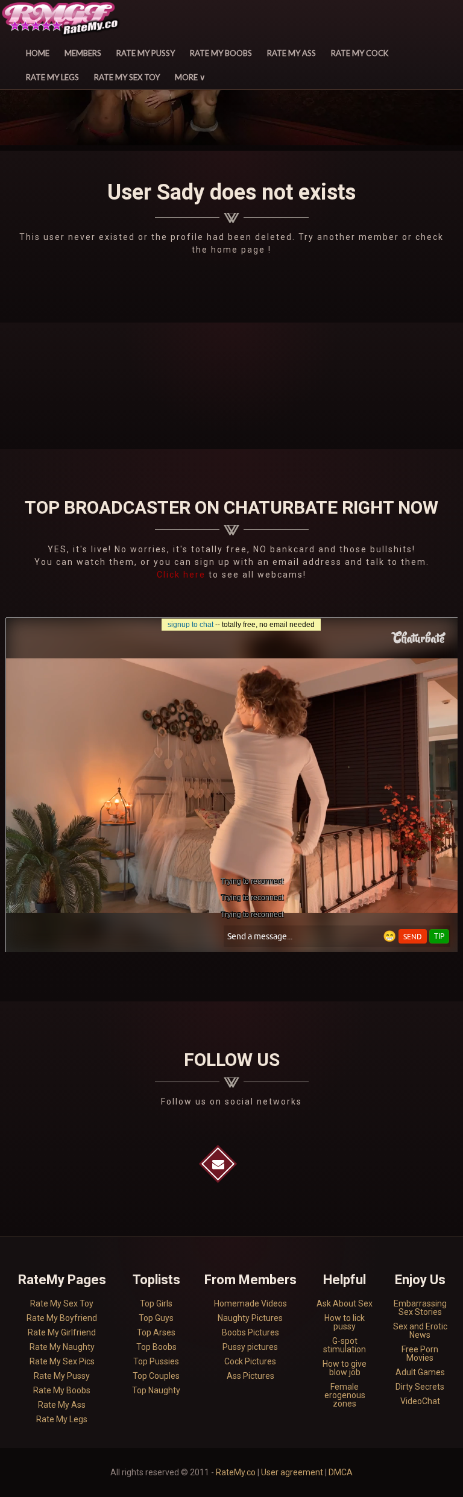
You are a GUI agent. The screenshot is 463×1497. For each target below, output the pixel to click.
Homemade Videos (250, 1303)
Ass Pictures (250, 1376)
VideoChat (420, 1401)
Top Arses (156, 1332)
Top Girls (156, 1303)
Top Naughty (156, 1390)
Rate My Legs (52, 77)
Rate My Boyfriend (62, 1318)
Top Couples (156, 1376)
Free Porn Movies (420, 1353)
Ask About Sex (345, 1303)
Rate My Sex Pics (62, 1361)
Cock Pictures (250, 1361)
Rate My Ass (291, 53)
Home (37, 53)
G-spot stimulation (344, 1345)
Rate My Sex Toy (127, 77)
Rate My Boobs (221, 53)
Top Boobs (156, 1347)
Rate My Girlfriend (62, 1332)
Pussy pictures (250, 1347)
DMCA (341, 1472)
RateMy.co (236, 1472)
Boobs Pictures (250, 1332)
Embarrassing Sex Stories (420, 1308)
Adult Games (420, 1372)
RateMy (62, 20)
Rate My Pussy (145, 53)
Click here (183, 574)
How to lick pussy (344, 1322)
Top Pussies (156, 1361)
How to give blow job (345, 1368)
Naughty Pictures (250, 1318)
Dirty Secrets (419, 1386)
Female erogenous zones (344, 1395)
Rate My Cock (359, 53)
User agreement (292, 1472)
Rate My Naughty (62, 1347)
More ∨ (190, 77)
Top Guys (156, 1318)
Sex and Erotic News (420, 1331)
